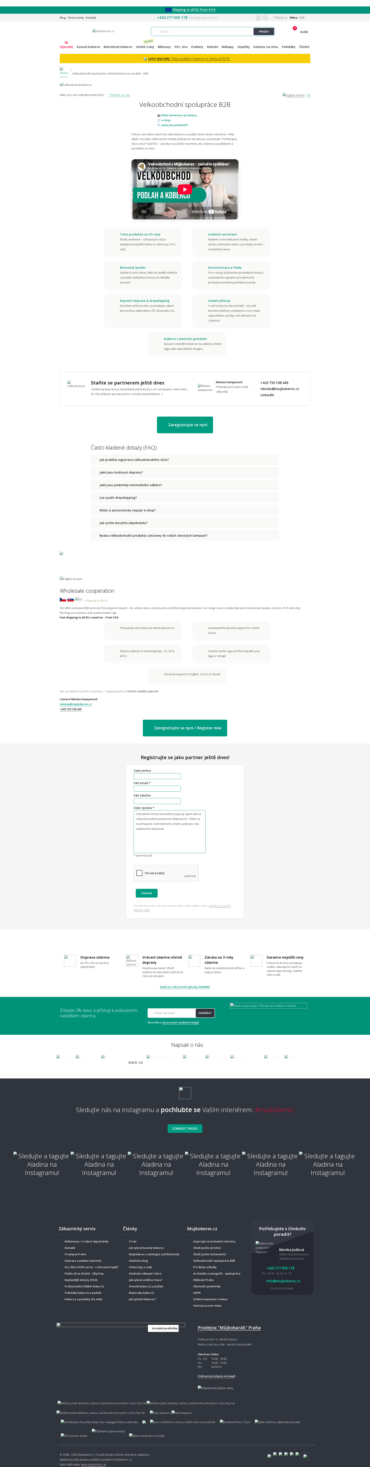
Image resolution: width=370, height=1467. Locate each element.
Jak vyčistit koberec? (142, 1299)
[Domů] (64, 69)
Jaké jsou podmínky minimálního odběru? (131, 485)
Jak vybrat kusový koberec (146, 1248)
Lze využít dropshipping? (118, 498)
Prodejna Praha (75, 1254)
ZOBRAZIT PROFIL (185, 1128)
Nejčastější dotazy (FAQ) (81, 1280)
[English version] (294, 95)
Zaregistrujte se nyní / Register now (187, 727)
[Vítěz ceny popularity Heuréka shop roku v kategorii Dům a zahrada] (103, 31)
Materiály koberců (141, 1293)
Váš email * (142, 783)
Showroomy (76, 17)
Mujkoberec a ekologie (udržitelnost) (154, 1254)
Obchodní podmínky (207, 1286)
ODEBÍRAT (205, 1013)
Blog (63, 17)
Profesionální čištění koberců (84, 1286)
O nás (132, 1241)
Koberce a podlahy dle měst (83, 1299)
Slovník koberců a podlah (146, 1286)
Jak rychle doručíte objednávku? (124, 523)
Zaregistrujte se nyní (187, 424)
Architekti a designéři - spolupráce (216, 1273)
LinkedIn (267, 395)
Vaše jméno (142, 771)
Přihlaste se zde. (119, 95)
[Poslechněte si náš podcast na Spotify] (146, 1433)
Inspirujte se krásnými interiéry (214, 1241)
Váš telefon (142, 795)
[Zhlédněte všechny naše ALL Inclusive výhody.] (72, 1433)
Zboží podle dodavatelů (209, 1254)
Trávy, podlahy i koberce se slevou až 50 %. (189, 59)
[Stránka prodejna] (121, 1356)
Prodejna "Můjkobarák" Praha (229, 1327)
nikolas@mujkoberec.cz (279, 388)
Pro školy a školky (205, 1267)
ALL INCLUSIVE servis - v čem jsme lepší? (92, 1267)
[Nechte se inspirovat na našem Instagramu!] (185, 1091)
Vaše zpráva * (144, 808)
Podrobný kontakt (282, 1288)
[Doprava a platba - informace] (185, 1405)
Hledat (264, 31)
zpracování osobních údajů (180, 1022)
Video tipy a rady (140, 1267)
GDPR (197, 1293)
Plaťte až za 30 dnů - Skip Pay (84, 1273)
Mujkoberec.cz (122, 1459)
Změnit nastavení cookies (210, 1299)
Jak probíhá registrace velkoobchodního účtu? (134, 460)
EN (308, 95)
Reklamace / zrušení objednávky (87, 1241)
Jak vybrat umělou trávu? (146, 1280)
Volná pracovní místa (207, 1306)
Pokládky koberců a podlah (83, 1293)
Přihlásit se (280, 17)
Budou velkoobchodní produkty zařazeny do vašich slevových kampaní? (153, 535)
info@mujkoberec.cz (283, 1281)
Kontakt (91, 17)
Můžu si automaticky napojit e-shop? (128, 510)
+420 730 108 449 (274, 382)
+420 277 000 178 (172, 17)
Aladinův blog (138, 1261)
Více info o (173, 1022)
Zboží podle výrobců (207, 1248)
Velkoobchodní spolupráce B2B (214, 1261)
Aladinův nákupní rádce (145, 1273)
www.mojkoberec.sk (93, 1464)
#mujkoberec (274, 1109)
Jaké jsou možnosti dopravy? (121, 472)
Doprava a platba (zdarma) (83, 1261)
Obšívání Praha (203, 1280)
